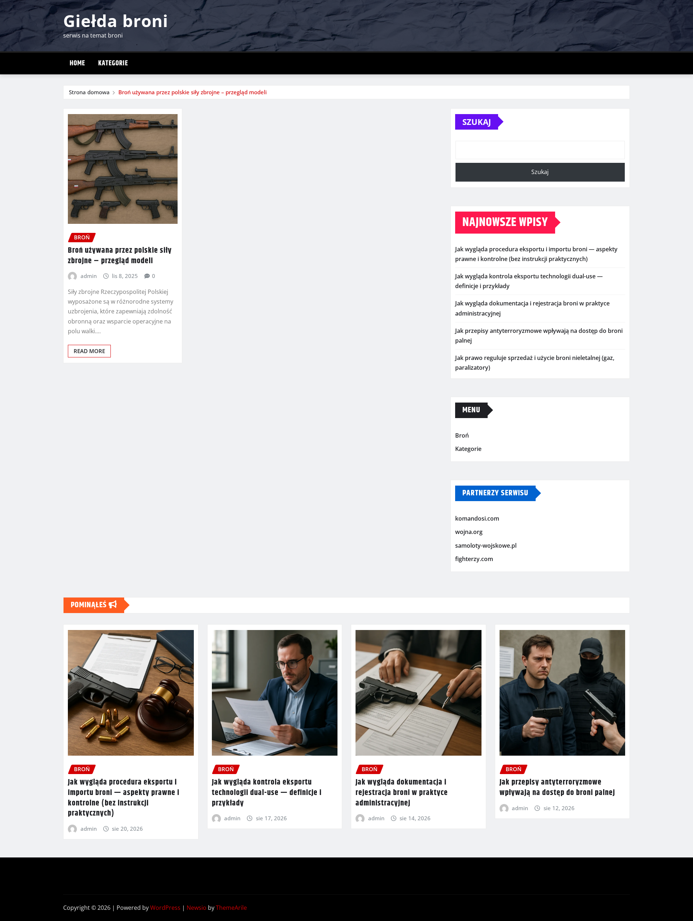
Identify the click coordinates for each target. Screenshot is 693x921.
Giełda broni (115, 20)
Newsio (196, 908)
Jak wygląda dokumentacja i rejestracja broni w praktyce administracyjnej (402, 792)
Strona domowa (89, 92)
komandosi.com (477, 518)
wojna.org (469, 532)
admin (88, 275)
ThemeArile (231, 908)
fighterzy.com (474, 559)
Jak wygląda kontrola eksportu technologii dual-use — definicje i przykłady (267, 792)
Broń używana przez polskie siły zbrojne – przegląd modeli (192, 92)
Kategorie (113, 63)
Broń (462, 435)
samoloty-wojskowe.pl (486, 545)
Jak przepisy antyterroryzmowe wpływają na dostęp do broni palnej (557, 787)
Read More (89, 351)
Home (77, 63)
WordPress (165, 908)
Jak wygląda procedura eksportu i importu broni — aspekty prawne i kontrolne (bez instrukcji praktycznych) (123, 798)
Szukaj (476, 121)
